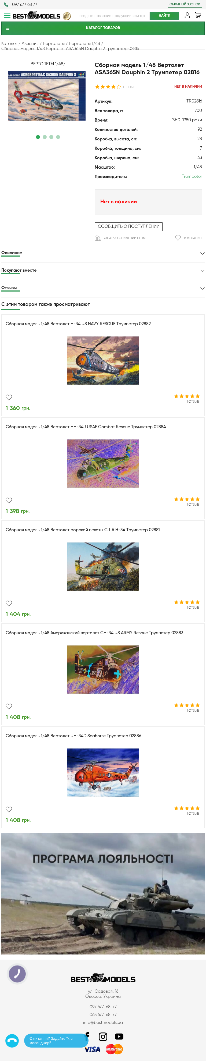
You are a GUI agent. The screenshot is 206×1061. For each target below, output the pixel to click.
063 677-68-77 (103, 1015)
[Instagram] (103, 1037)
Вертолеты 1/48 (47, 64)
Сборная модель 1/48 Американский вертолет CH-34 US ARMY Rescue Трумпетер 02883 (94, 633)
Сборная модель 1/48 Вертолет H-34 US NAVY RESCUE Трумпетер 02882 (78, 324)
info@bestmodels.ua (103, 1023)
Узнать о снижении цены (124, 238)
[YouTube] (119, 1037)
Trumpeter (192, 177)
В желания (192, 238)
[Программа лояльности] (103, 953)
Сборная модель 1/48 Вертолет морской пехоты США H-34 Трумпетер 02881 (83, 530)
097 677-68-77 (103, 1007)
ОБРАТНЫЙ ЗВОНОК (185, 4)
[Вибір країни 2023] (67, 19)
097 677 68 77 (24, 5)
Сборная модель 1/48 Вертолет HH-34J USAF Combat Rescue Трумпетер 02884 (86, 427)
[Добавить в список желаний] (9, 397)
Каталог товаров (103, 28)
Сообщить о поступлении (129, 227)
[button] (38, 137)
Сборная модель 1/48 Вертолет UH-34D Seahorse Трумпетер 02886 (73, 736)
